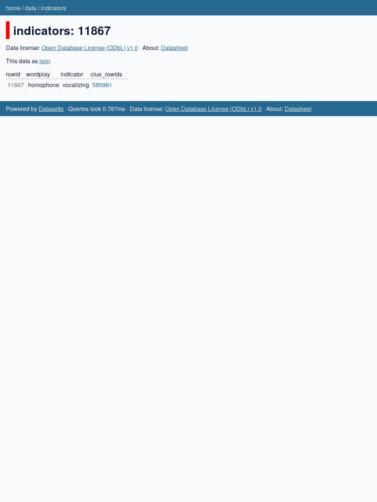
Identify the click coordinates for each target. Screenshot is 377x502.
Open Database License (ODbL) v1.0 (90, 47)
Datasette (51, 108)
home (13, 8)
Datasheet (174, 47)
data (30, 8)
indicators (53, 8)
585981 (102, 84)
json (44, 61)
